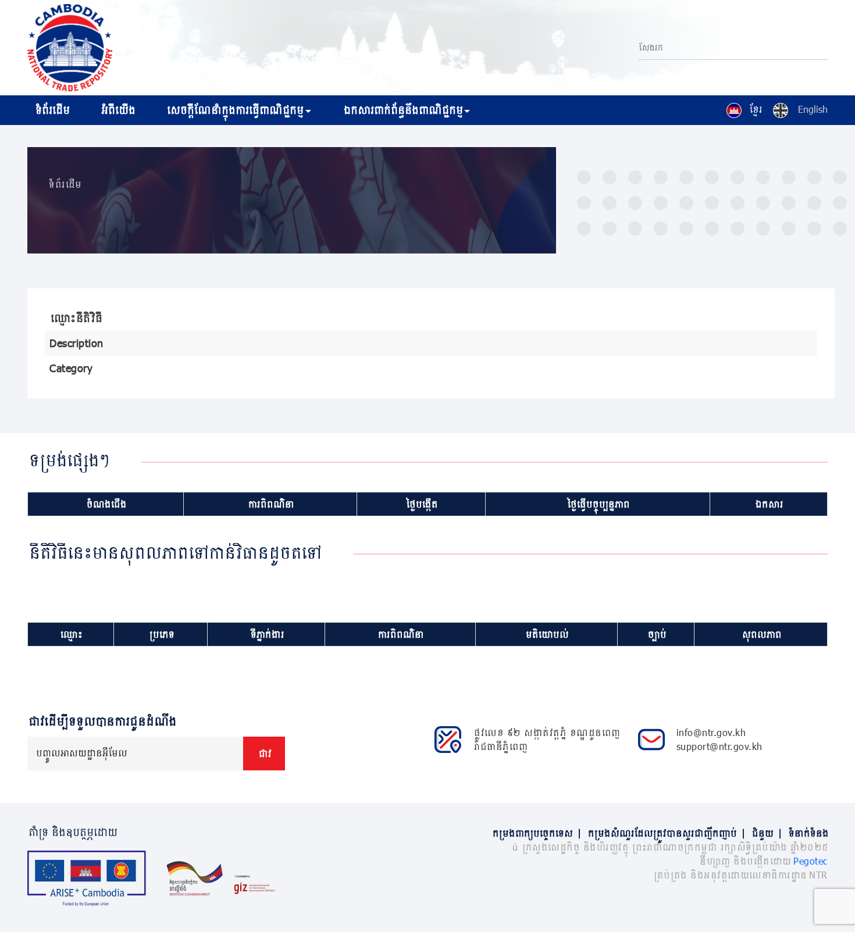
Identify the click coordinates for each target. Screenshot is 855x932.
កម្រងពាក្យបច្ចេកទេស (536, 832)
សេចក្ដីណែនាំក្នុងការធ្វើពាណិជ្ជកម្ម (234, 109)
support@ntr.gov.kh (719, 746)
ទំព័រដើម (51, 109)
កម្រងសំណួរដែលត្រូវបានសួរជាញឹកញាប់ (666, 832)
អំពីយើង (117, 109)
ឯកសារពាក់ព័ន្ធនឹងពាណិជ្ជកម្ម (402, 109)
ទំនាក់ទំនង (808, 832)
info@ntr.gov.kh (711, 732)
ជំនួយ (766, 832)
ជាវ (264, 753)
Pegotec (810, 860)
